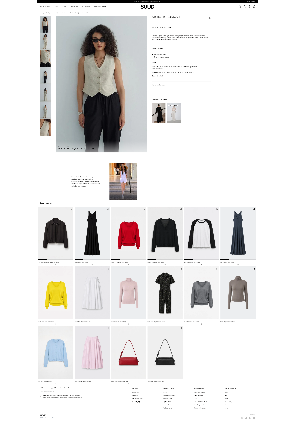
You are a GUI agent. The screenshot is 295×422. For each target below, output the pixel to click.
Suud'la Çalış (136, 402)
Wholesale (135, 395)
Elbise (226, 398)
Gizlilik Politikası (198, 395)
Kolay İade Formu (168, 405)
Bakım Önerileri (157, 76)
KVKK (195, 398)
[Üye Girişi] (249, 6)
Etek (226, 395)
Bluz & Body (228, 402)
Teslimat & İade (167, 398)
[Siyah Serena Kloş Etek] (159, 113)
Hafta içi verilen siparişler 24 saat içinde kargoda (147, 1)
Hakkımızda (135, 392)
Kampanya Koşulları (199, 408)
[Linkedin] (254, 418)
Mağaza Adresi (167, 408)
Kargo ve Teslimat (158, 85)
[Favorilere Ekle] (210, 18)
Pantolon (227, 405)
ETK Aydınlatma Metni (200, 402)
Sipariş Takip (167, 402)
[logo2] (43, 415)
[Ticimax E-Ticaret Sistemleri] (252, 415)
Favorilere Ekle (71, 209)
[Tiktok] (246, 418)
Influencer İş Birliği (137, 398)
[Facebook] (250, 418)
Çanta (226, 408)
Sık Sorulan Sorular (168, 395)
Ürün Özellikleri (157, 48)
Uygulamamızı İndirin (200, 392)
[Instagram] (242, 418)
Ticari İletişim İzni (199, 405)
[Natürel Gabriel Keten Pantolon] (174, 113)
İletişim (165, 392)
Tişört (226, 392)
